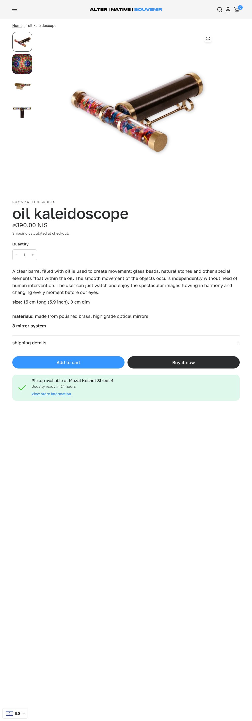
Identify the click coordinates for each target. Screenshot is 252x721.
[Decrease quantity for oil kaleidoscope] (16, 255)
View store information (51, 394)
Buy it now (183, 362)
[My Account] (228, 9)
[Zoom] (208, 38)
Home (17, 25)
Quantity (20, 244)
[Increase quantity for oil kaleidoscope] (33, 255)
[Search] (220, 9)
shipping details (29, 342)
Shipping (20, 233)
